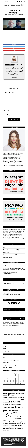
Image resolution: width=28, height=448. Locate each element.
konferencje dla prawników (16, 404)
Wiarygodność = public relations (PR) (10, 254)
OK (8, 444)
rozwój (5, 421)
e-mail (8, 399)
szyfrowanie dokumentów (13, 423)
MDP (4, 247)
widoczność (19, 425)
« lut (4, 387)
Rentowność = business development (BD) (11, 250)
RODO (21, 418)
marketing (9, 407)
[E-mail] (25, 1)
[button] (23, 283)
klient (23, 399)
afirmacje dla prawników (8, 396)
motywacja (15, 410)
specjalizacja (18, 421)
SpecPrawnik (23, 421)
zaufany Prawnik (6, 430)
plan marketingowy (10, 413)
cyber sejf (5, 399)
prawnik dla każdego (13, 415)
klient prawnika (5, 402)
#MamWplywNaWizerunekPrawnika (13, 393)
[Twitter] (19, 1)
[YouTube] (23, 1)
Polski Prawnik (17, 413)
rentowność (17, 418)
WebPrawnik (21, 423)
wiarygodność (12, 425)
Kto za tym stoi (6, 351)
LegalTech (5, 407)
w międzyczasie (20, 428)
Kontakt (4, 348)
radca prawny (12, 418)
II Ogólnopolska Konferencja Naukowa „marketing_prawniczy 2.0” (10, 272)
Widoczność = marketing (7, 257)
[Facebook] (18, 1)
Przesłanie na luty (6, 265)
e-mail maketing (12, 399)
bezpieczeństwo (17, 395)
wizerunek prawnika (9, 427)
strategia (5, 423)
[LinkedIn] (21, 1)
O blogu (4, 346)
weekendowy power (5, 425)
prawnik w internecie (19, 417)
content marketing (11, 397)
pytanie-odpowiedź (6, 418)
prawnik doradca (18, 415)
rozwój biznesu (10, 421)
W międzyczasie (6, 252)
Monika (21, 14)
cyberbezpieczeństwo (19, 397)
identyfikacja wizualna (18, 399)
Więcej (13, 442)
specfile (14, 421)
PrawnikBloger (6, 415)
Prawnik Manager (10, 417)
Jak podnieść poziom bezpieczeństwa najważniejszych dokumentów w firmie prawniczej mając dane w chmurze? (14, 268)
